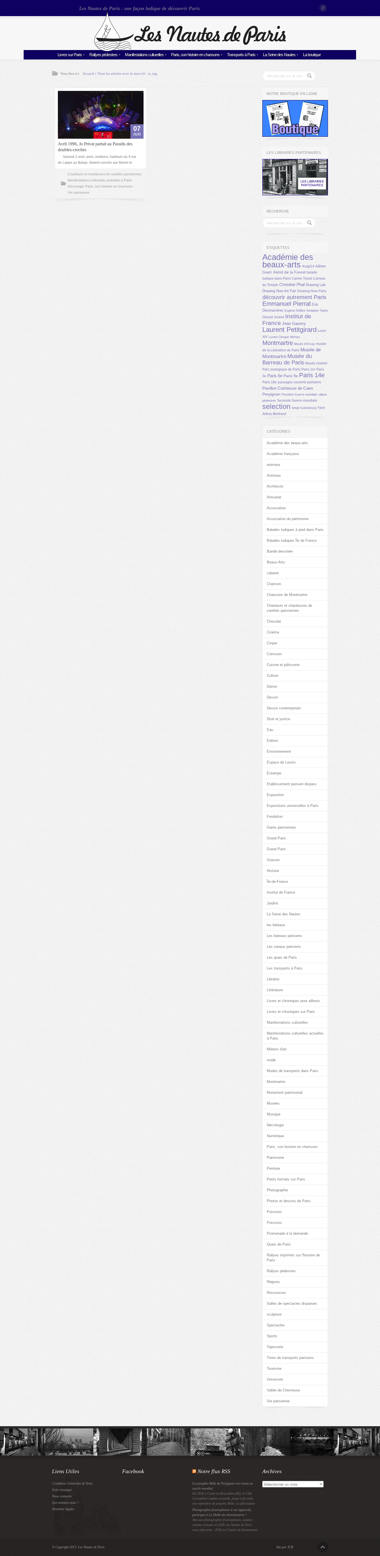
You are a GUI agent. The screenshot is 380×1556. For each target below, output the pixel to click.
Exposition (275, 795)
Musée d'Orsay (304, 343)
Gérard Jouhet (273, 317)
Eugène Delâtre (295, 310)
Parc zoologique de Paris (281, 369)
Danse (272, 686)
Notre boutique (62, 1490)
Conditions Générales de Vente (72, 1483)
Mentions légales (63, 1509)
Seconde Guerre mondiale (297, 400)
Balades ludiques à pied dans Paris (295, 530)
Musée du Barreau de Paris (287, 359)
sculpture (274, 1314)
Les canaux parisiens (284, 946)
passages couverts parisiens (299, 382)
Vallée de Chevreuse (283, 1390)
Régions (273, 1282)
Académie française (283, 454)
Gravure (273, 860)
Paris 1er (308, 369)
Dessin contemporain (284, 708)
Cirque (272, 643)
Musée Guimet (316, 363)
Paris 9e (290, 376)
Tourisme (274, 1368)
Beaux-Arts (276, 562)
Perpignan (271, 394)
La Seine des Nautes (279, 54)
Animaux (274, 475)
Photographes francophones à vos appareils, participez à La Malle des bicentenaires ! (222, 1512)
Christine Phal (292, 284)
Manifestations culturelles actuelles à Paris (100, 180)
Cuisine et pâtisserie (283, 665)
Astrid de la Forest (289, 272)
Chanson (274, 584)
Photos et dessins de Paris (288, 1201)
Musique (273, 1114)
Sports (272, 1336)
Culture (272, 675)
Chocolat (274, 621)
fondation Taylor (317, 310)
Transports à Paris (241, 54)
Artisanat (274, 497)
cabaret (273, 573)
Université (275, 1379)
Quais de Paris (279, 1244)
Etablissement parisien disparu (291, 784)
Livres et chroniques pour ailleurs (293, 1001)
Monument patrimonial (284, 1092)
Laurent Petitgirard (289, 329)
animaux (273, 465)
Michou (295, 337)
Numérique (275, 1136)
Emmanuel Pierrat (286, 303)
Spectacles (276, 1325)
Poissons (274, 1212)
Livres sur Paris (70, 54)
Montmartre (277, 342)
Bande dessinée (280, 551)
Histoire (273, 871)
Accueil (88, 73)
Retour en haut (322, 1547)
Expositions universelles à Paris (293, 806)
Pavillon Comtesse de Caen (287, 388)
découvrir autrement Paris (294, 297)
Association (276, 508)
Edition (272, 741)
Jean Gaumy (294, 323)
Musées (273, 1103)
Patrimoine (275, 1157)
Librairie (273, 979)
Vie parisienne (79, 193)
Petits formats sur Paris (286, 1179)
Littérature (275, 990)
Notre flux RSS (214, 1471)
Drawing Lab (315, 285)
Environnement (279, 751)
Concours (274, 654)
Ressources (276, 1293)
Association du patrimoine (288, 519)
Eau (270, 730)
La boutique (312, 54)
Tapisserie (275, 1347)
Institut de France (281, 892)
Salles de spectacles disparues (292, 1303)
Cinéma (273, 632)
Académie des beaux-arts (287, 260)
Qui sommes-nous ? (65, 1503)
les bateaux (276, 925)
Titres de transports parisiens (290, 1358)
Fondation (275, 816)
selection (276, 406)
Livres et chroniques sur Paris (291, 1012)
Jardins (272, 903)
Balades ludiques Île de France (292, 540)
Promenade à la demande (287, 1233)
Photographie (277, 1190)
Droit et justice (278, 719)
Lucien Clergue (279, 337)
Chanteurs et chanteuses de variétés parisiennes (105, 174)
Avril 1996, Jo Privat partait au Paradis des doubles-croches (95, 146)
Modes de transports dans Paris (292, 1071)
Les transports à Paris (284, 968)
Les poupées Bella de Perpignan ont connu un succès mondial (222, 1486)
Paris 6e (274, 376)
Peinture (273, 1168)
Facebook (323, 8)
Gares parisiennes (281, 827)
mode (271, 1060)
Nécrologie (76, 186)
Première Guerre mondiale (299, 394)
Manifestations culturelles (144, 54)
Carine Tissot (302, 278)
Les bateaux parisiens (284, 936)
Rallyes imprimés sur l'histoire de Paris (293, 1257)
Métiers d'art (277, 1049)
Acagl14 (308, 266)
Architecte (275, 486)
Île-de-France (277, 881)
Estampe (274, 773)
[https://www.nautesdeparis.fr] (190, 50)
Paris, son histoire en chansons (195, 54)
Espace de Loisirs (281, 762)
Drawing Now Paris (311, 291)
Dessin (272, 697)
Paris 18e (269, 382)
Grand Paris (276, 838)
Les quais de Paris (282, 957)
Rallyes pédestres (103, 54)
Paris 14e (312, 375)
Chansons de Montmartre (287, 595)
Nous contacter (62, 1496)
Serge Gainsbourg (304, 407)
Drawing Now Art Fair (279, 291)
